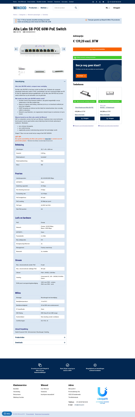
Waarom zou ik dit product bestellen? (84, 125)
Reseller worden (41, 1)
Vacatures (57, 1)
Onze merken (31, 1)
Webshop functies (18, 397)
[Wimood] (19, 8)
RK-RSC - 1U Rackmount (107, 107)
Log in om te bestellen (98, 49)
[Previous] (16, 49)
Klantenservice (20, 385)
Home (15, 1)
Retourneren (17, 394)
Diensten (50, 1)
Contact (71, 1)
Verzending (16, 391)
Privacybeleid (30, 414)
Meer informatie (79, 114)
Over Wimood (22, 1)
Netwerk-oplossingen (34, 14)
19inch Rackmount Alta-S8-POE (84, 107)
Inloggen (116, 8)
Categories (22, 14)
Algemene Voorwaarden (42, 414)
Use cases (65, 1)
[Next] (64, 49)
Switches (45, 14)
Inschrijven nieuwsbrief (47, 394)
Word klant (80, 76)
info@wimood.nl (79, 405)
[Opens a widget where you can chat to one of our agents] (7, 413)
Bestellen (16, 389)
